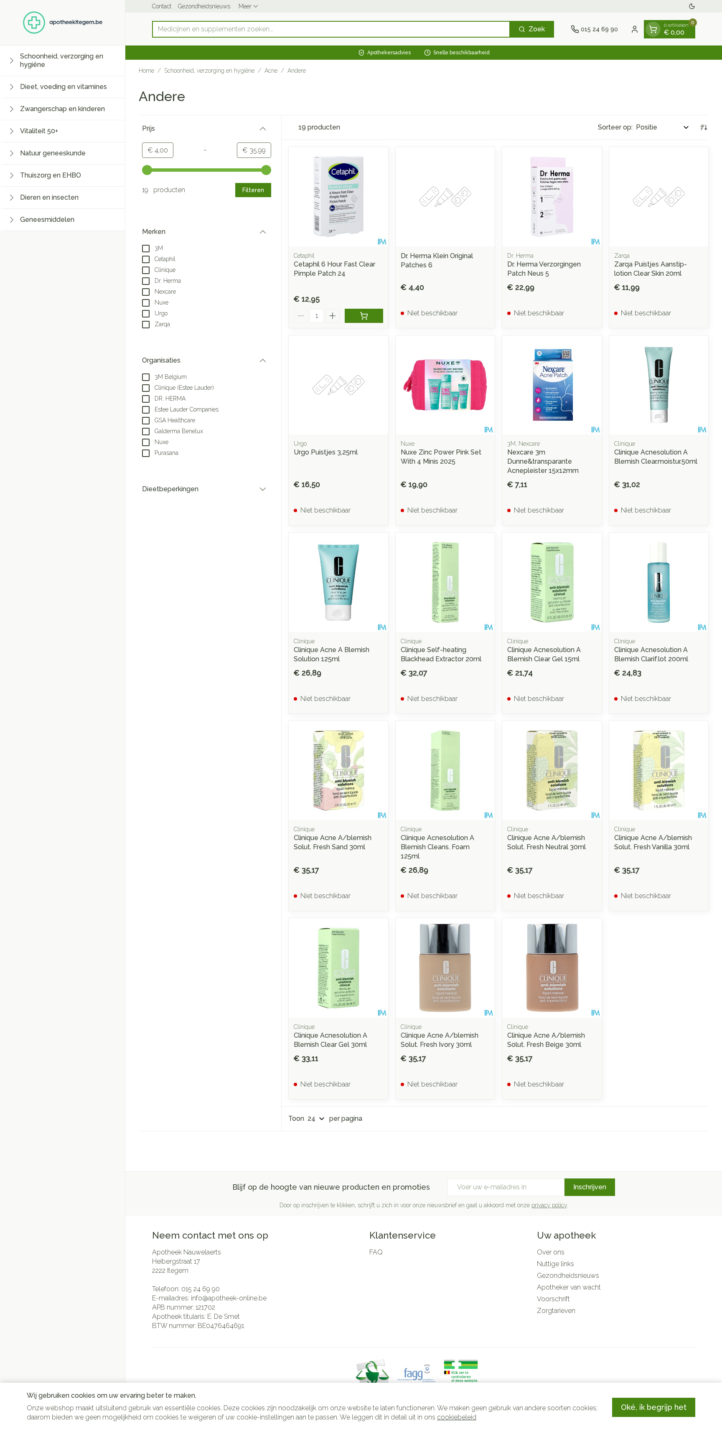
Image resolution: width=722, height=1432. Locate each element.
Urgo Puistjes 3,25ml (326, 452)
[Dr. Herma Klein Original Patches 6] (445, 196)
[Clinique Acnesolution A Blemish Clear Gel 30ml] (338, 968)
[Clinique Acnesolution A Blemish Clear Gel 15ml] (552, 582)
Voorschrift (553, 1299)
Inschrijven (589, 1187)
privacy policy (549, 1205)
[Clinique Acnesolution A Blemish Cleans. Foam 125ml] (445, 770)
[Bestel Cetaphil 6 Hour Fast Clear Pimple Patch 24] (364, 316)
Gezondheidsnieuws (204, 6)
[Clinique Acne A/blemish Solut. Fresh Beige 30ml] (552, 968)
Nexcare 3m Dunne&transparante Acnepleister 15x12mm (543, 461)
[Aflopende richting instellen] (704, 127)
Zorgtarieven (556, 1311)
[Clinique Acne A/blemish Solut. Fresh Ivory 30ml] (445, 968)
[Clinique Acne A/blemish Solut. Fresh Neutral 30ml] (552, 770)
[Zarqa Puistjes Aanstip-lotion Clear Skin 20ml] (659, 196)
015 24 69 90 (200, 1289)
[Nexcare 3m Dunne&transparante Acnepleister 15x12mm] (552, 385)
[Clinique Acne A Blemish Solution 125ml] (338, 582)
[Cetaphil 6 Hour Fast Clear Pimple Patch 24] (338, 196)
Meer (245, 6)
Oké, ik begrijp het (653, 1407)
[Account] (634, 29)
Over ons (550, 1252)
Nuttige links (555, 1264)
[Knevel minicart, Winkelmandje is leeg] (653, 29)
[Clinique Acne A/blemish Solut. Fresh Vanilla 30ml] (659, 770)
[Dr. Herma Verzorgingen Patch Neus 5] (552, 196)
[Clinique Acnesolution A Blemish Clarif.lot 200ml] (659, 582)
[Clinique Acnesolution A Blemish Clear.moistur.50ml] (659, 385)
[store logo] (62, 22)
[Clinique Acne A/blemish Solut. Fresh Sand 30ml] (338, 770)
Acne (270, 70)
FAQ (376, 1252)
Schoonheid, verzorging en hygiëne (209, 70)
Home (146, 70)
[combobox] (331, 29)
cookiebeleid (456, 1417)
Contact (161, 6)
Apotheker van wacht (569, 1287)
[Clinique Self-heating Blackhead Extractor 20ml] (445, 582)
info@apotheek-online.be (229, 1298)
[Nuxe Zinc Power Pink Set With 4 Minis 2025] (445, 385)
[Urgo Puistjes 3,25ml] (338, 385)
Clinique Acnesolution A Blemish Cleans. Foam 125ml (437, 847)
